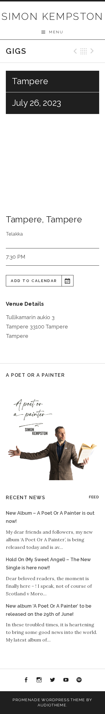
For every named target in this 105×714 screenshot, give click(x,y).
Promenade (26, 700)
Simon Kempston (52, 16)
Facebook (26, 680)
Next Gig (93, 51)
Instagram (39, 680)
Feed (94, 497)
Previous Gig (74, 51)
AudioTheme (52, 705)
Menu (56, 32)
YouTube (66, 680)
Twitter (52, 680)
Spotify (79, 680)
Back (83, 51)
